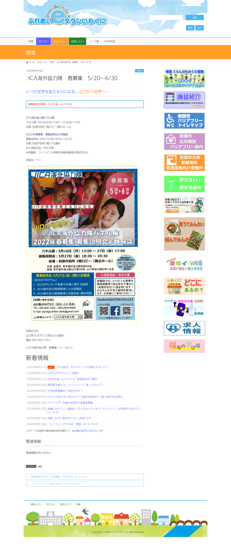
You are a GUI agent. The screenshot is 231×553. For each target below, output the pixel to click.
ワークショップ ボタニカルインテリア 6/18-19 (55, 484)
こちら (37, 160)
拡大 (199, 28)
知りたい (51, 504)
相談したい (36, 504)
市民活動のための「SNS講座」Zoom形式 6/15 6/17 (59, 476)
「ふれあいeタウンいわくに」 (85, 430)
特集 (78, 504)
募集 (139, 70)
